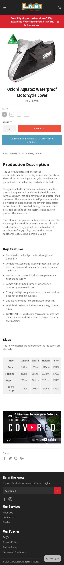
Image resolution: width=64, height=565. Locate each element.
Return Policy (10, 547)
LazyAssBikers (15, 562)
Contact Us (9, 517)
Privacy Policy (10, 542)
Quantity (7, 122)
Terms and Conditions (14, 552)
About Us (8, 512)
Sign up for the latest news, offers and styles (26, 483)
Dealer (6, 522)
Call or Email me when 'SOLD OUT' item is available (32, 140)
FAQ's (6, 537)
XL (26, 114)
